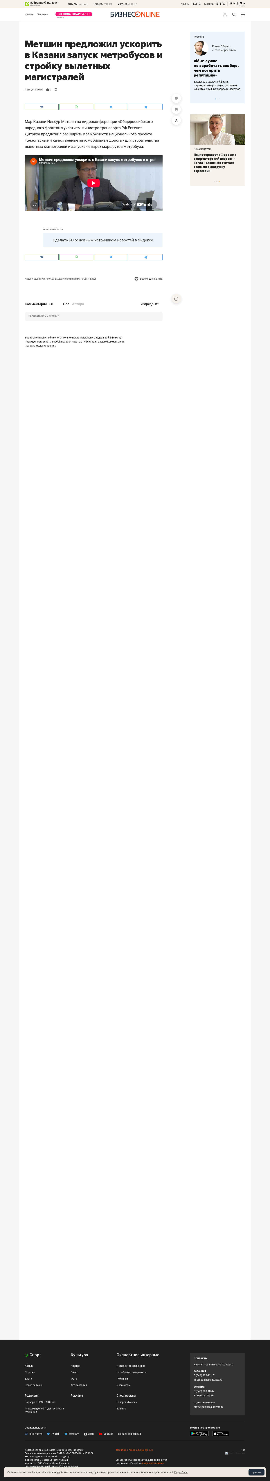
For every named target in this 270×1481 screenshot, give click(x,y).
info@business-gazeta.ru (208, 1379)
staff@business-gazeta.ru (209, 1406)
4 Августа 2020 (34, 89)
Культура (79, 1355)
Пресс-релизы (33, 1385)
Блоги (28, 1378)
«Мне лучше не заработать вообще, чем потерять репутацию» (216, 68)
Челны (185, 3)
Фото (74, 1378)
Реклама (77, 1395)
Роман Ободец (221, 46)
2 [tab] (216, 181)
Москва (209, 3)
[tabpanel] (218, 66)
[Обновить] (176, 298)
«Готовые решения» (224, 50)
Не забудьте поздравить (131, 1372)
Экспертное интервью (138, 1355)
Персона (30, 1372)
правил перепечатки (153, 1463)
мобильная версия (129, 1433)
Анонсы (75, 1365)
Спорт (35, 1355)
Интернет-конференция (131, 1365)
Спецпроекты (126, 1395)
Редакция (32, 1395)
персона (199, 36)
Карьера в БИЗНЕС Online (40, 1402)
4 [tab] (219, 181)
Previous (195, 99)
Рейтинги (122, 1378)
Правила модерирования (40, 345)
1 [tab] (214, 181)
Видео (74, 1372)
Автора (78, 304)
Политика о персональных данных (134, 1450)
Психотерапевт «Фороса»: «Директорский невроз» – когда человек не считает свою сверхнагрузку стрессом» (215, 163)
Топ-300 (121, 1408)
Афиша (29, 1365)
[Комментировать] (176, 98)
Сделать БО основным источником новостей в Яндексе (103, 240)
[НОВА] (73, 15)
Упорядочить (150, 304)
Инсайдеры (123, 1385)
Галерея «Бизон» (127, 1402)
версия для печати (151, 278)
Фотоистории (79, 1385)
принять (256, 1472)
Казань (29, 14)
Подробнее (181, 1472)
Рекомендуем (202, 148)
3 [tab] (218, 181)
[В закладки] (176, 109)
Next (241, 99)
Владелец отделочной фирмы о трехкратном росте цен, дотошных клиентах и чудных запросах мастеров (217, 85)
